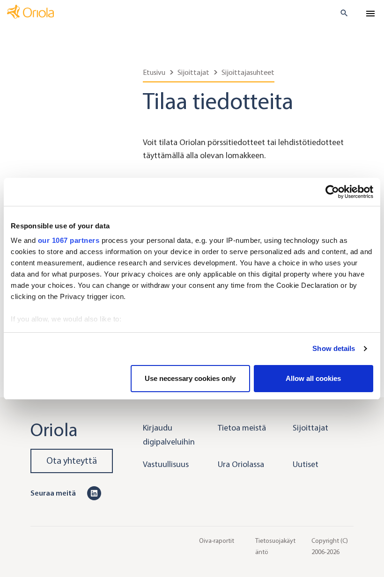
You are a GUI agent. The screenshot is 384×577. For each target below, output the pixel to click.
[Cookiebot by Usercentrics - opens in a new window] (332, 192)
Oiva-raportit (216, 540)
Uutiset (305, 464)
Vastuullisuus (166, 464)
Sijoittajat (193, 72)
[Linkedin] (94, 493)
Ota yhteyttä (71, 460)
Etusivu (154, 72)
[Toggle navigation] (370, 13)
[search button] (340, 13)
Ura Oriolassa (241, 464)
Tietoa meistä (242, 428)
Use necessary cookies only (190, 378)
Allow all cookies (313, 378)
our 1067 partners (69, 240)
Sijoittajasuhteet (248, 72)
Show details (333, 348)
